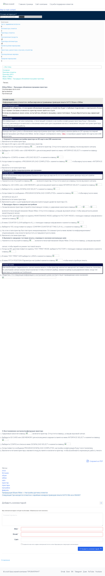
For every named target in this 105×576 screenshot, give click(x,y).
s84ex (4, 475)
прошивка (6, 488)
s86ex (4, 478)
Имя (16, 529)
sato (3, 480)
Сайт (16, 540)
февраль (5, 490)
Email (15, 534)
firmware (5, 473)
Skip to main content (8, 10)
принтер (5, 483)
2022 (4, 471)
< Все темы (7, 67)
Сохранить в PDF (96, 461)
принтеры (6, 485)
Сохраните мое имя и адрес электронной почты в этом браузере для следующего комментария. (50, 544)
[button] (5, 83)
